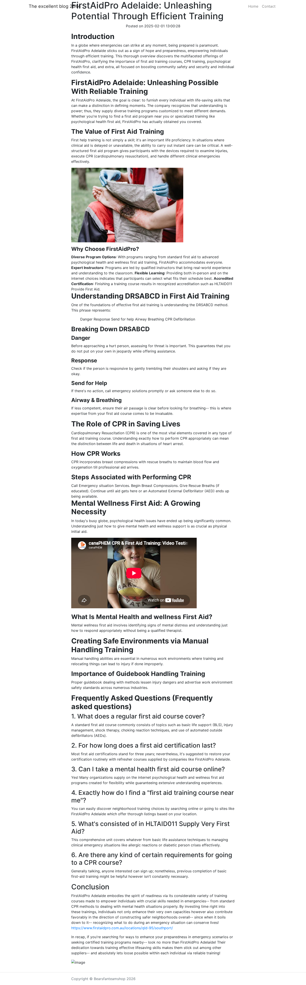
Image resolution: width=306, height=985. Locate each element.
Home (253, 6)
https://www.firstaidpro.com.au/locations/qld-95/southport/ (122, 928)
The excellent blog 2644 (55, 6)
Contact (269, 6)
